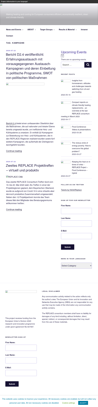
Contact (9, 35)
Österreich (30, 1)
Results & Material (67, 29)
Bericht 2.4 (11, 123)
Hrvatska (48, 1)
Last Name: (66, 218)
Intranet (84, 29)
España (44, 1)
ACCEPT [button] (83, 403)
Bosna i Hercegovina (33, 1)
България (37, 1)
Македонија (51, 1)
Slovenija (58, 1)
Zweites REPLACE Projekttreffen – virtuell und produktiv (30, 167)
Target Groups (46, 29)
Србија (55, 1)
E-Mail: (64, 230)
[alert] (76, 57)
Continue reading (14, 150)
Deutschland (40, 1)
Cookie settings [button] (68, 402)
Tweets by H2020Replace (71, 190)
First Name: (66, 205)
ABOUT (30, 29)
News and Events (13, 29)
